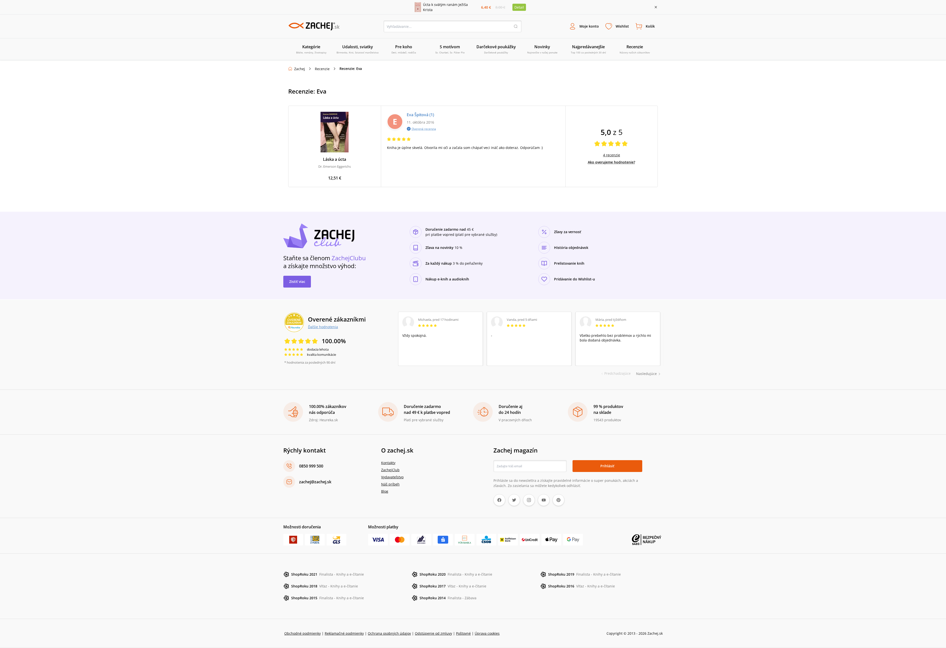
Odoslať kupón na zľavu (473, 387)
